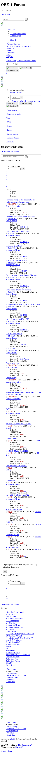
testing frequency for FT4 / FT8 (17, 319)
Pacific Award (11, 522)
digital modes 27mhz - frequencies (18, 290)
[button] (6, 164)
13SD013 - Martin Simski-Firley (18, 451)
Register (20, 92)
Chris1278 (12, 204)
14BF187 (11, 263)
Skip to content (6, 14)
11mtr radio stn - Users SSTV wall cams (20, 217)
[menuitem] (18, 34)
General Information (13, 206)
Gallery (8, 470)
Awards (8, 428)
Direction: (7, 567)
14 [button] (6, 184)
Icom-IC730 (10, 348)
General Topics (11, 221)
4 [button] (6, 177)
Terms (9, 130)
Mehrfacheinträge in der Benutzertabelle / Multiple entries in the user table (21, 201)
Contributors (10, 480)
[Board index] (2, 23)
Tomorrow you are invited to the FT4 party (21, 275)
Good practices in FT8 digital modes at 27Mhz (23, 304)
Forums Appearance (13, 363)
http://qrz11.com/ (25, 745)
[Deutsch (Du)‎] (12, 68)
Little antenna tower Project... (16, 466)
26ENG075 (12, 219)
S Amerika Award (12, 535)
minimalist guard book (14, 246)
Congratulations (11, 438)
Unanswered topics (14, 114)
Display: (6, 565)
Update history (11, 378)
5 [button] (6, 179)
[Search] (17, 64)
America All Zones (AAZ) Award (18, 424)
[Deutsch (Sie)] (25, 68)
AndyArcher (12, 351)
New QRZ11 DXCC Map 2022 (17, 495)
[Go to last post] (28, 212)
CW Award (10, 409)
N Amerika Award (12, 547)
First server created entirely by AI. (18, 231)
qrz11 (10, 411)
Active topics (12, 110)
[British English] (12, 70)
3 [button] (6, 175)
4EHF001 (11, 233)
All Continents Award (14, 510)
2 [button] (6, 173)
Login (12, 92)
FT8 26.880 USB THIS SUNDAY (19, 261)
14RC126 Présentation (14, 334)
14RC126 (11, 336)
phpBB (13, 739)
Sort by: (22, 565)
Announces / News (13, 235)
